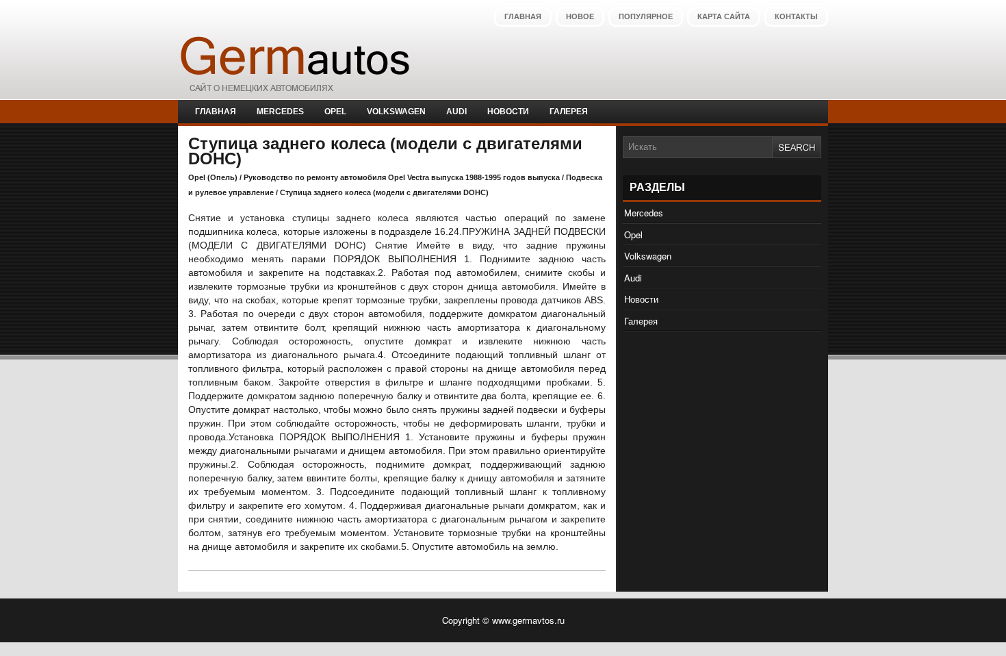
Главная (522, 16)
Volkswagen (396, 111)
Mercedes (280, 111)
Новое (580, 16)
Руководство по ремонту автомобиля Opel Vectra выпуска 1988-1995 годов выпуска (402, 177)
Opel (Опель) (212, 177)
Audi (456, 111)
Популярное (646, 16)
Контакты (796, 16)
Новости (508, 111)
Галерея (569, 111)
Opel (335, 111)
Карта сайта (723, 16)
